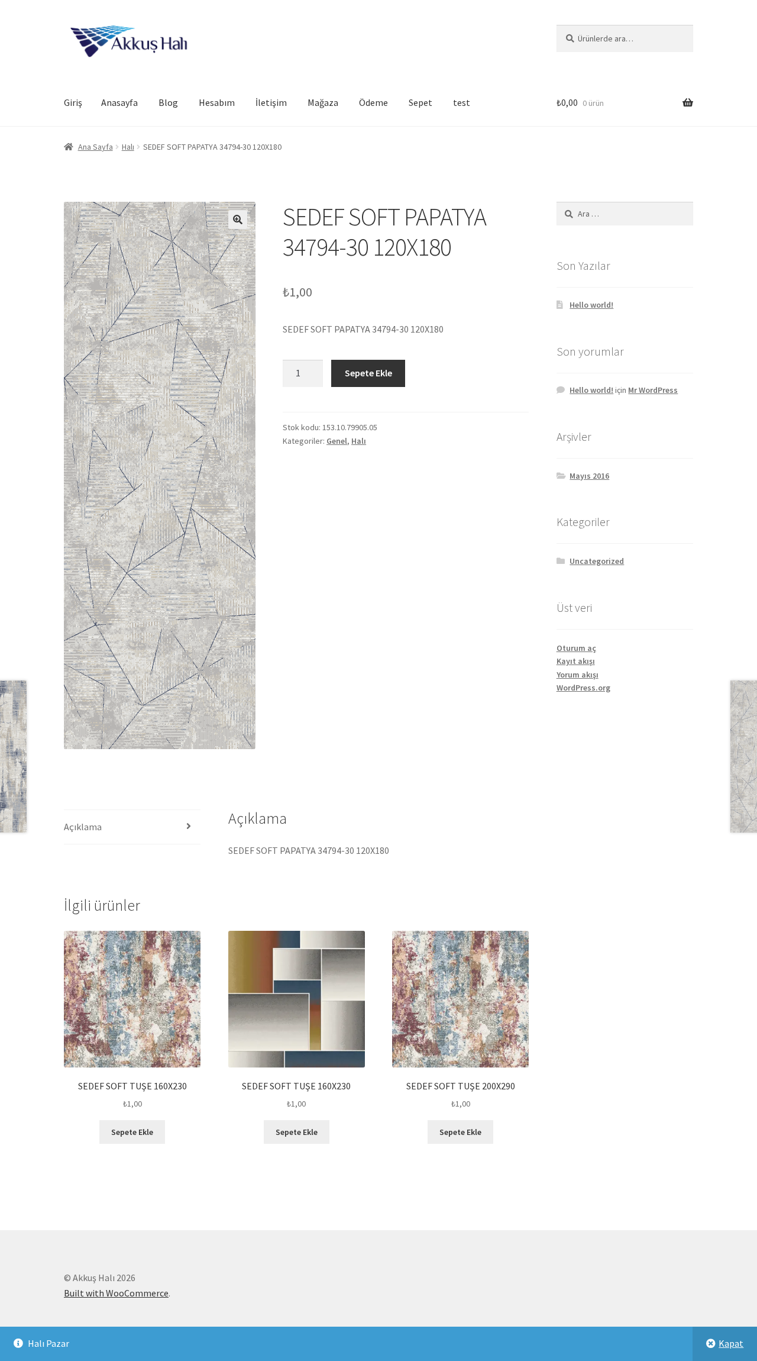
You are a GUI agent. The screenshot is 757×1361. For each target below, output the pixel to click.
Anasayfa (119, 102)
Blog (168, 102)
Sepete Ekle (368, 373)
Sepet (420, 102)
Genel (336, 441)
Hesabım (217, 102)
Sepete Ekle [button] (132, 1132)
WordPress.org (583, 687)
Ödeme (373, 102)
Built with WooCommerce (116, 1293)
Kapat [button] (731, 1343)
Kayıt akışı (576, 661)
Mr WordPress (653, 390)
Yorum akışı (578, 674)
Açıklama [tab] (83, 827)
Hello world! (591, 304)
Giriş (73, 102)
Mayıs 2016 (589, 475)
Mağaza (323, 102)
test (461, 102)
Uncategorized (597, 561)
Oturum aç (576, 648)
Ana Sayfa (95, 146)
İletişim (271, 102)
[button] (237, 219)
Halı (128, 146)
